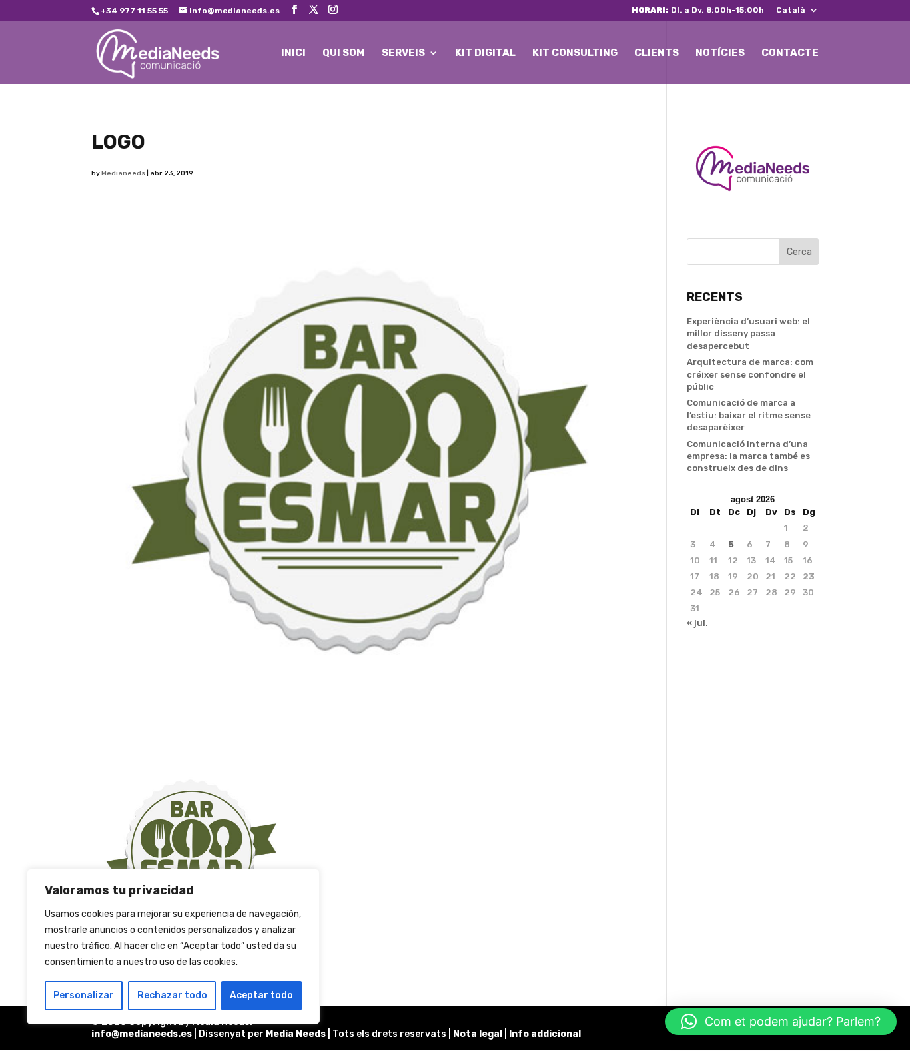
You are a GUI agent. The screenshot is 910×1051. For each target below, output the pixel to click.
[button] (781, 1021)
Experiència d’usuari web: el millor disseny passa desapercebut (748, 333)
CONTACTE (790, 53)
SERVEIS (403, 53)
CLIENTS (656, 53)
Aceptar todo (261, 995)
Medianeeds (123, 173)
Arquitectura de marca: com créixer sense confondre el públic (750, 374)
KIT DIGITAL (485, 53)
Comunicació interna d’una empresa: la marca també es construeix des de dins (748, 456)
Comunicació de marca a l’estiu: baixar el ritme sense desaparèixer (749, 415)
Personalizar (83, 995)
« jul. (697, 623)
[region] (173, 946)
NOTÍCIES (720, 53)
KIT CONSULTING (575, 53)
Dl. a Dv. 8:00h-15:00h (698, 10)
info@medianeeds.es (141, 1034)
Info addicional (545, 1034)
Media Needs (296, 1034)
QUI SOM (343, 53)
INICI (293, 53)
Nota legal (478, 1034)
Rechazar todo (172, 995)
